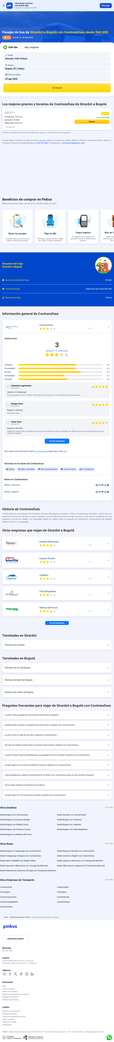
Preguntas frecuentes (10, 997)
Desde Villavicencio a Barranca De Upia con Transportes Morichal (28, 870)
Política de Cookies (9, 1022)
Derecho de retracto (9, 1014)
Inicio (6, 917)
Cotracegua (5, 892)
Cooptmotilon (63, 887)
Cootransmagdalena (9, 902)
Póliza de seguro (8, 1019)
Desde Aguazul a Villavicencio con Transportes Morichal (24, 866)
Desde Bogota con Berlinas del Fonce (16, 834)
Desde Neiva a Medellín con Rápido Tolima (18, 861)
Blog (4, 986)
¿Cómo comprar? (8, 989)
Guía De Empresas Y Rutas (20, 917)
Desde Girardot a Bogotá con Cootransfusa (75, 856)
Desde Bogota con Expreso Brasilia (15, 820)
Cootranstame (6, 907)
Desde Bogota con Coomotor (69, 820)
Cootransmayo (63, 902)
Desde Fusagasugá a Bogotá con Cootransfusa (20, 856)
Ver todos (109, 807)
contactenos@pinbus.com (73, 143)
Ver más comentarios (57, 441)
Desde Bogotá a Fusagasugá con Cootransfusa (20, 851)
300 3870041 (43, 143)
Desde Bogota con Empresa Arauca (15, 829)
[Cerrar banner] (3, 5)
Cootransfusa (41, 451)
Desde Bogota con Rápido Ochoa (14, 824)
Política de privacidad (10, 1000)
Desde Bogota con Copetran (69, 824)
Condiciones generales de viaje (13, 1017)
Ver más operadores (57, 623)
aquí (65, 451)
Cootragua (61, 892)
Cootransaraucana (8, 897)
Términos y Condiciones (11, 1011)
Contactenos (7, 1025)
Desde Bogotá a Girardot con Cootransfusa (75, 851)
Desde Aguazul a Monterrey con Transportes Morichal (80, 861)
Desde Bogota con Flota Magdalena (72, 829)
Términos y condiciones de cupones (15, 994)
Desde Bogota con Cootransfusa (14, 815)
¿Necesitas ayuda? (15, 939)
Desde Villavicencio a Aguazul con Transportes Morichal (81, 866)
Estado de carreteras (10, 991)
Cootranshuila (63, 897)
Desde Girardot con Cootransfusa (71, 815)
